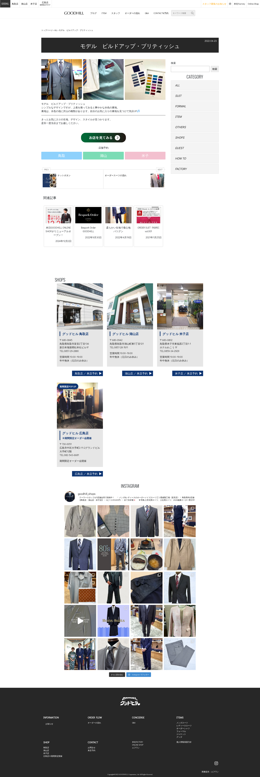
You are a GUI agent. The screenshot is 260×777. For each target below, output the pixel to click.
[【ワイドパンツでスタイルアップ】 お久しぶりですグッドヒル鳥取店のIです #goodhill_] (113, 588)
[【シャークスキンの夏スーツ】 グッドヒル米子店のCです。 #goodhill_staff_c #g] (80, 554)
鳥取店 (46, 747)
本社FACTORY (137, 742)
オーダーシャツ (183, 728)
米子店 (46, 753)
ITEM (178, 117)
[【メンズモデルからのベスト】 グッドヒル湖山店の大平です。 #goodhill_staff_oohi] (180, 521)
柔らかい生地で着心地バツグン (118, 229)
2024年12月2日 (64, 241)
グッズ (179, 737)
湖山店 (46, 750)
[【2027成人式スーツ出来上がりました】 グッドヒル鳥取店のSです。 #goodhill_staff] (113, 554)
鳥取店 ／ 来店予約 (86, 373)
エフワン (136, 747)
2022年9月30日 (93, 237)
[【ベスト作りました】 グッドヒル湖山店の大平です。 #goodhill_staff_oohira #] (113, 521)
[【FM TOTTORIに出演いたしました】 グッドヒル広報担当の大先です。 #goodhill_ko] (80, 654)
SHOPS (179, 137)
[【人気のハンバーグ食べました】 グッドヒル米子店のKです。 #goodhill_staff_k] (146, 554)
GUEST (179, 148)
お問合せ (91, 747)
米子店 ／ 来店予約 (186, 373)
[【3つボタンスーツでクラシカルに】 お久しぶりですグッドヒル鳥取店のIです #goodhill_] (146, 521)
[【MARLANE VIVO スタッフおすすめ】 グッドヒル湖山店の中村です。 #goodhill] (80, 521)
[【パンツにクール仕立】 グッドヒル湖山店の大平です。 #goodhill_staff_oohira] (146, 588)
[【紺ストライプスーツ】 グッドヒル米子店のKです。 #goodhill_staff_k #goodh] (113, 621)
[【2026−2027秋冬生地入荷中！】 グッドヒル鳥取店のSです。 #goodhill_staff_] (80, 621)
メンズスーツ (182, 722)
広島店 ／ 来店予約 (86, 474)
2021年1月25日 (154, 237)
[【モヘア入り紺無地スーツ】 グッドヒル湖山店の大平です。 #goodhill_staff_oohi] (146, 654)
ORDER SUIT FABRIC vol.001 (148, 229)
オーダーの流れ (94, 722)
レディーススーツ (184, 725)
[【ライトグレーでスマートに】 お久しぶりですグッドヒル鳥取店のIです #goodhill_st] (113, 654)
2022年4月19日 (123, 237)
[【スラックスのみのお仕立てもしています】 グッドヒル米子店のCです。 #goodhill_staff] (180, 654)
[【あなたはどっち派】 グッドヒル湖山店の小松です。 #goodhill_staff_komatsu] (180, 621)
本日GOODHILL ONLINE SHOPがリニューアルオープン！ (58, 231)
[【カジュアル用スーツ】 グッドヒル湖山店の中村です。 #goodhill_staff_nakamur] (180, 554)
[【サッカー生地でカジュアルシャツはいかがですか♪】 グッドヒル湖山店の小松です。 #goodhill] (80, 588)
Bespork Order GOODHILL (88, 229)
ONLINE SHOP (137, 745)
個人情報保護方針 (184, 742)
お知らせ (49, 723)
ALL (177, 85)
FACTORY (181, 169)
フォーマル (181, 731)
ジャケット (181, 734)
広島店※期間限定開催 (52, 756)
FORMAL (180, 106)
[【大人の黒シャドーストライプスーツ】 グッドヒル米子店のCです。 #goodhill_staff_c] (180, 588)
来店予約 (91, 750)
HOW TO (180, 158)
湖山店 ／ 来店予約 (136, 373)
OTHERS (180, 127)
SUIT (178, 96)
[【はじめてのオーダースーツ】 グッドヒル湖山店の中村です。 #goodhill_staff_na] (146, 621)
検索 (173, 63)
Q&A (133, 722)
